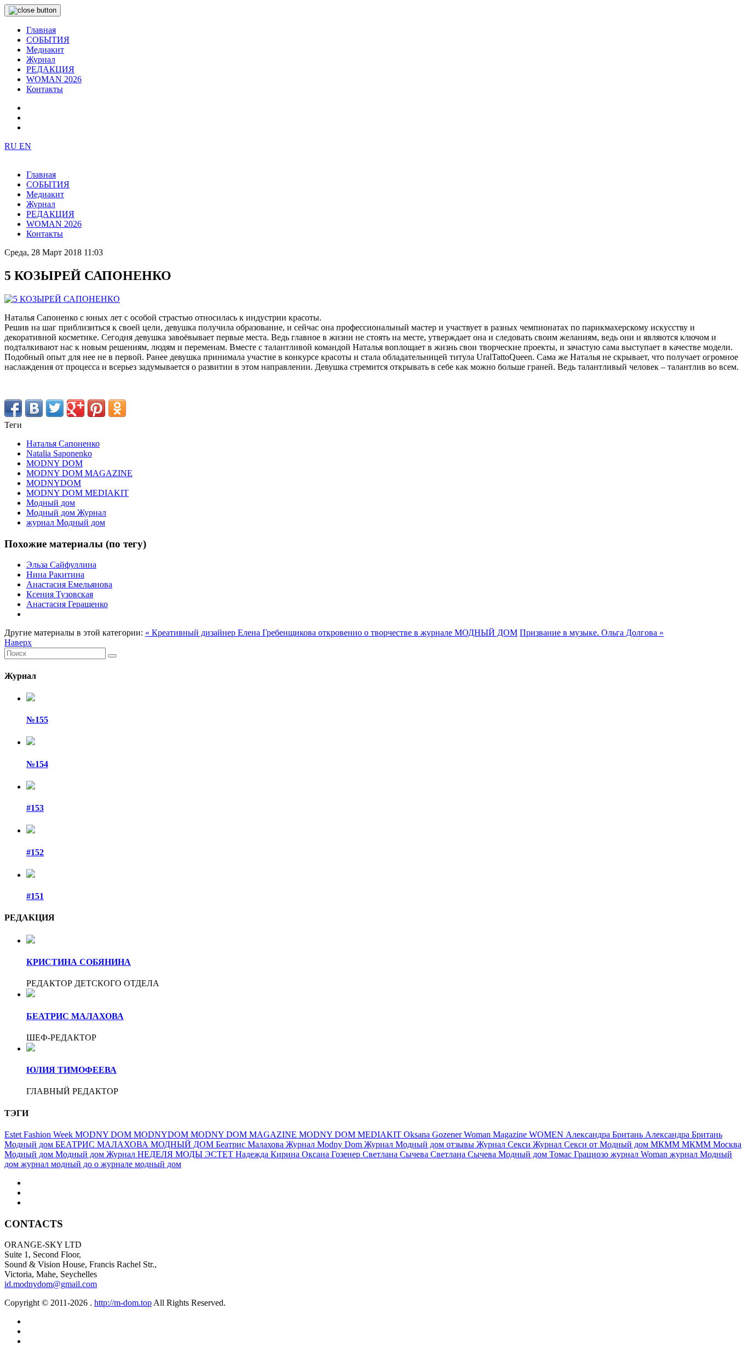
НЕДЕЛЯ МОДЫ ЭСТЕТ (186, 1154)
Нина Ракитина (55, 574)
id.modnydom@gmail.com (50, 1284)
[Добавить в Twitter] (55, 408)
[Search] (112, 656)
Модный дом (50, 502)
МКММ (666, 1144)
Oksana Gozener (434, 1134)
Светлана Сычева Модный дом (489, 1154)
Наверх (18, 642)
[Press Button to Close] (32, 10)
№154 (37, 764)
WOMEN (547, 1134)
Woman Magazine (496, 1134)
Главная (41, 30)
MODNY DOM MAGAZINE (79, 473)
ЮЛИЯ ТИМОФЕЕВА (71, 1069)
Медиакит (45, 49)
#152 (35, 852)
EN (25, 146)
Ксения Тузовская (59, 594)
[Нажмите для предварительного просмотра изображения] (62, 299)
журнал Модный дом (65, 522)
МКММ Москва (711, 1144)
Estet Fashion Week (39, 1134)
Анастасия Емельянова (69, 584)
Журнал (40, 59)
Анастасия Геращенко (67, 604)
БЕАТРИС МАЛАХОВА (75, 1016)
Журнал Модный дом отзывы (420, 1144)
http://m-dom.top (123, 1302)
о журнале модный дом (137, 1164)
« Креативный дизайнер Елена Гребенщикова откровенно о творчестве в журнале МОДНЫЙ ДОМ (331, 632)
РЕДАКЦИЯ (50, 69)
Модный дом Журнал (66, 512)
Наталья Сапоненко (63, 443)
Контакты (44, 89)
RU (11, 146)
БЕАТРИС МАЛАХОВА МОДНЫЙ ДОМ (135, 1144)
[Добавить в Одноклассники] (117, 408)
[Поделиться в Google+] (75, 408)
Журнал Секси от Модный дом (592, 1144)
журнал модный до (57, 1164)
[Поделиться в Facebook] (13, 408)
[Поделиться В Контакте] (34, 408)
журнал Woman (640, 1154)
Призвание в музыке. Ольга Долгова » (592, 632)
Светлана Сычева (396, 1154)
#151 (35, 896)
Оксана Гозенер (332, 1154)
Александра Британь (605, 1134)
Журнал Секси (504, 1144)
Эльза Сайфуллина (61, 564)
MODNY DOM (54, 463)
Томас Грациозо (580, 1154)
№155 (37, 719)
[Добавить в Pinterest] (96, 408)
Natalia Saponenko (59, 453)
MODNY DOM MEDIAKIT (77, 493)
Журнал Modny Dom (325, 1144)
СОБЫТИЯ (48, 39)
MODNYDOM (53, 483)
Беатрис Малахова (251, 1144)
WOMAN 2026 (54, 79)
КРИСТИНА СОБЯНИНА (78, 962)
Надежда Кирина (268, 1154)
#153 (35, 808)
